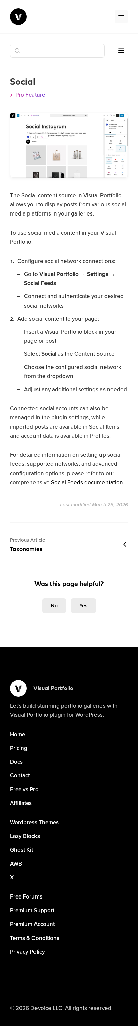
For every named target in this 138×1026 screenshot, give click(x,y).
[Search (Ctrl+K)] (57, 51)
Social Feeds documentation (87, 482)
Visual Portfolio (53, 688)
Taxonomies (27, 544)
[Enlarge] (119, 121)
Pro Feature (30, 95)
